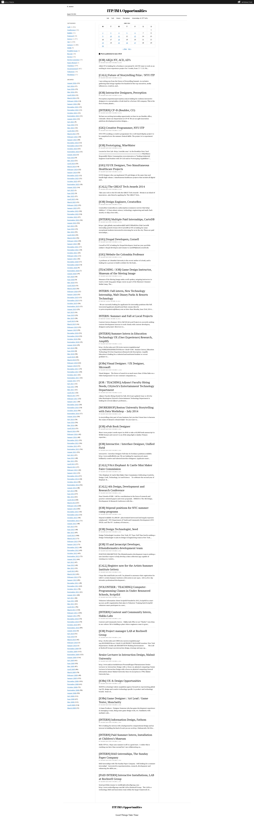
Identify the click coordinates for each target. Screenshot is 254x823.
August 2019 (71, 309)
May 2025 (70, 128)
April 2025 (71, 131)
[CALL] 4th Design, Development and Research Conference (122, 488)
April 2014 (71, 500)
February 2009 (72, 675)
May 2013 (70, 532)
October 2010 (72, 625)
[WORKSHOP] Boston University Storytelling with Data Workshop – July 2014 (126, 409)
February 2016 (72, 434)
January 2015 (72, 473)
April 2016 (71, 428)
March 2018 (71, 360)
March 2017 (71, 396)
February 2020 (72, 291)
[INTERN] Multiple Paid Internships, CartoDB (126, 219)
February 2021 (72, 256)
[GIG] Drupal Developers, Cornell (119, 239)
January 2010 (72, 645)
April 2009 (71, 669)
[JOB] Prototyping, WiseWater (117, 145)
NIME (69, 48)
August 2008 (71, 693)
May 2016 (70, 425)
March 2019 (71, 324)
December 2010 (72, 619)
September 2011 (73, 592)
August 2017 (71, 381)
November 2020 (73, 265)
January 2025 (72, 140)
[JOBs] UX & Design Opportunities (120, 681)
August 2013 (71, 523)
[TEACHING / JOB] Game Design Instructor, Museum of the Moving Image (125, 271)
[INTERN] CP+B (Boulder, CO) (117, 110)
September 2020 (73, 271)
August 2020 (71, 274)
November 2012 (73, 550)
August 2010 (71, 631)
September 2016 (73, 413)
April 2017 (71, 393)
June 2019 (71, 315)
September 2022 (73, 220)
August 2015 (71, 452)
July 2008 (70, 696)
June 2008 (71, 699)
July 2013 (70, 526)
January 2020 (72, 294)
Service (69, 57)
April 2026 (71, 95)
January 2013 (72, 544)
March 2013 (71, 538)
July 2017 (70, 384)
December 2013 (72, 512)
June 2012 (71, 565)
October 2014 (72, 482)
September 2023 (73, 184)
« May (125, 49)
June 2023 (71, 193)
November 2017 (73, 372)
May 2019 (70, 318)
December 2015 (72, 440)
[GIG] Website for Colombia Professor (121, 254)
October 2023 (72, 181)
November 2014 (73, 479)
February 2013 (72, 541)
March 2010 (71, 640)
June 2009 (71, 663)
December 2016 (72, 404)
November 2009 (73, 648)
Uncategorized (72, 69)
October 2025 (72, 113)
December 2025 (72, 107)
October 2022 (72, 217)
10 (111, 36)
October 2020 (72, 268)
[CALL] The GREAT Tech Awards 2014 (122, 186)
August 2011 (71, 595)
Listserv (70, 45)
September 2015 (73, 449)
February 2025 (72, 137)
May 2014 (70, 497)
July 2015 (70, 455)
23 (103, 43)
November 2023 (73, 178)
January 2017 (72, 401)
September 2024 (73, 152)
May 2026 (70, 92)
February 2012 (72, 577)
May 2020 (70, 282)
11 (119, 36)
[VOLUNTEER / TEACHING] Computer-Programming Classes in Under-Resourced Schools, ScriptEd (124, 590)
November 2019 (73, 300)
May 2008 (70, 702)
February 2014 (72, 506)
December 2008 (72, 681)
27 (135, 43)
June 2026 (71, 89)
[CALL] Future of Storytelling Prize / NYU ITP (127, 75)
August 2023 (71, 187)
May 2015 (70, 461)
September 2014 (73, 485)
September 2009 (73, 654)
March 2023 (71, 202)
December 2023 (72, 175)
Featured (70, 36)
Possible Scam (72, 51)
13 (135, 36)
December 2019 (72, 297)
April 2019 (71, 321)
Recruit (70, 54)
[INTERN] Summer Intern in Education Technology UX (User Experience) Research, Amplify (125, 337)
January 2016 (72, 437)
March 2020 (71, 288)
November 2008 (73, 684)
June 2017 (71, 387)
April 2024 (71, 163)
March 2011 (71, 610)
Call (112, 18)
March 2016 (71, 431)
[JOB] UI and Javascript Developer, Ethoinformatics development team (121, 546)
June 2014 (71, 494)
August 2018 (71, 345)
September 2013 (73, 521)
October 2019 (72, 303)
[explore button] (239, 2)
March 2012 (71, 574)
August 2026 (71, 83)
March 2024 (71, 166)
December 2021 (72, 247)
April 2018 (71, 357)
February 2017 (72, 399)
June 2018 (71, 351)
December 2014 (72, 476)
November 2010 (73, 622)
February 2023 (72, 205)
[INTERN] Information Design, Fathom (122, 719)
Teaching (70, 66)
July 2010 (70, 634)
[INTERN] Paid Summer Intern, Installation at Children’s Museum (125, 736)
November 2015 (73, 443)
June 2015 (71, 458)
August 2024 (71, 155)
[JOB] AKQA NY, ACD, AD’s (115, 60)
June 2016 (71, 422)
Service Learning (73, 60)
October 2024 (72, 149)
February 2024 (72, 169)
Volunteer (71, 72)
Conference (71, 30)
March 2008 (71, 708)
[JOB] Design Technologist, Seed (118, 529)
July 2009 (70, 660)
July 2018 (70, 348)
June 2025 (71, 125)
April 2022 (71, 235)
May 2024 (70, 160)
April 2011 (71, 607)
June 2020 (71, 279)
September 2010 (73, 628)
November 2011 (73, 586)
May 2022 (70, 232)
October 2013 (72, 518)
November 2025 (73, 110)
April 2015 (71, 464)
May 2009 (70, 666)
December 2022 (72, 211)
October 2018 (72, 339)
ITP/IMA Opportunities (127, 10)
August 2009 (71, 657)
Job (108, 18)
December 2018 (72, 333)
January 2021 (72, 259)
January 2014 (72, 509)
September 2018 (73, 342)
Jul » (129, 49)
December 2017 (72, 369)
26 (127, 43)
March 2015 (71, 467)
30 (103, 46)
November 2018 (73, 336)
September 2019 (73, 306)
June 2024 (71, 158)
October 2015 (72, 446)
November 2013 (73, 515)
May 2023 (70, 196)
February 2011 (72, 613)
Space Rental (72, 63)
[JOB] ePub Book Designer (114, 426)
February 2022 (72, 241)
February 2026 (72, 101)
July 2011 (70, 598)
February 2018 (72, 363)
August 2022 (71, 223)
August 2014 (71, 488)
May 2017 (70, 390)
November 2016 (73, 407)
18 (119, 40)
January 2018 (72, 366)
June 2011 (71, 601)
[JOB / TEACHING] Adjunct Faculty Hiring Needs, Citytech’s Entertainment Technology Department (126, 386)
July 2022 (70, 226)
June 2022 (71, 229)
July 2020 (70, 277)
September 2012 (73, 556)
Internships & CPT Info (140, 18)
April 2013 (71, 535)
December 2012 (72, 547)
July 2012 (70, 562)
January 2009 (72, 678)
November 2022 (73, 214)
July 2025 (70, 122)
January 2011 (72, 616)
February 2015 (72, 470)
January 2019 (72, 330)
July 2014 (70, 491)
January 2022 (72, 244)
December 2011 (72, 583)
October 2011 (72, 589)
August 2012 (71, 559)
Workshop (71, 74)
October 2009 (72, 651)
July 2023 (70, 190)
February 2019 (72, 327)
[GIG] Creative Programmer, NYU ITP (121, 128)
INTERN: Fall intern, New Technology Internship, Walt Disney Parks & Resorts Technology (123, 294)
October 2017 (72, 375)
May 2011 (70, 604)
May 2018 (70, 354)
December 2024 (72, 143)
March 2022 (71, 238)
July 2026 (70, 86)
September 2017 (73, 378)
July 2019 (70, 312)
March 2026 (71, 98)
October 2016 (72, 410)
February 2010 (72, 642)
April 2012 (71, 571)
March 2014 (71, 503)
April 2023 (71, 199)
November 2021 (73, 250)
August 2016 (71, 416)
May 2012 (70, 568)
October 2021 (72, 253)
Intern (118, 18)
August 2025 (71, 119)
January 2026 (72, 104)
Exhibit (69, 33)
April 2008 (71, 705)
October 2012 (72, 553)
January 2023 (72, 208)
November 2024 (73, 146)
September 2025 (73, 116)
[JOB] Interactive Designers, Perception (122, 92)
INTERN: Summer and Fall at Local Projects (126, 316)
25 (119, 43)
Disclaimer (126, 18)
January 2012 (72, 580)
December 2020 (72, 262)
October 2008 (72, 687)
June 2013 (71, 529)
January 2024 (72, 172)
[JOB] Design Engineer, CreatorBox (120, 202)
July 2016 (70, 419)
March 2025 (71, 134)
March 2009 (71, 672)
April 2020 (71, 285)
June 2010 (71, 637)
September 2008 (73, 690)
